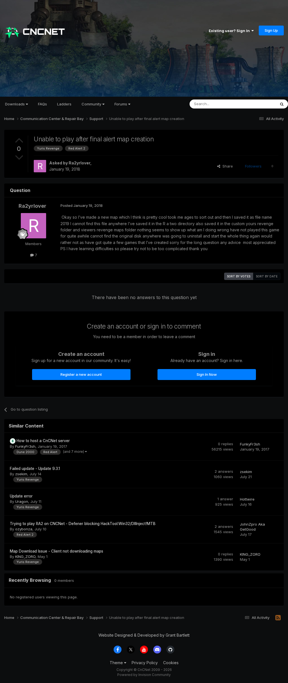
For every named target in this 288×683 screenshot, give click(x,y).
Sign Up (271, 30)
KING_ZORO (25, 556)
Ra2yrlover (79, 162)
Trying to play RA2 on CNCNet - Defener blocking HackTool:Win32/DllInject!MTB (83, 523)
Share (226, 166)
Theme (117, 662)
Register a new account (81, 374)
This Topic (259, 104)
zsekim (21, 474)
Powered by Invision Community (144, 675)
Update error (21, 496)
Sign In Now (207, 374)
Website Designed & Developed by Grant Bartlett (144, 635)
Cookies (171, 662)
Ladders (64, 104)
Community (92, 104)
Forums (121, 104)
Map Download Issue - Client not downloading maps (56, 551)
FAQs (42, 104)
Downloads (15, 104)
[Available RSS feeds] (278, 618)
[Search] (282, 103)
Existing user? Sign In (230, 30)
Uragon (21, 501)
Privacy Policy (145, 662)
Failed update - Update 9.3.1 (35, 468)
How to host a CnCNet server (43, 440)
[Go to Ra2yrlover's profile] (40, 166)
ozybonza (23, 529)
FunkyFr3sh (25, 446)
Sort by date (267, 276)
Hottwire (247, 499)
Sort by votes (238, 276)
